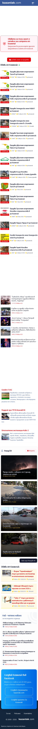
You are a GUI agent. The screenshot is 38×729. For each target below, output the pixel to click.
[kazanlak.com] (26, 719)
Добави (20, 60)
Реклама (17, 713)
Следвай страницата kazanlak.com (19, 691)
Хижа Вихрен (22, 726)
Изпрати (32, 451)
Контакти (28, 713)
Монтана (16, 726)
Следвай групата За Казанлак (19, 701)
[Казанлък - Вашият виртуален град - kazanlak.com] (11, 2)
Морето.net (10, 726)
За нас (8, 713)
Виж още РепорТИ (28, 560)
